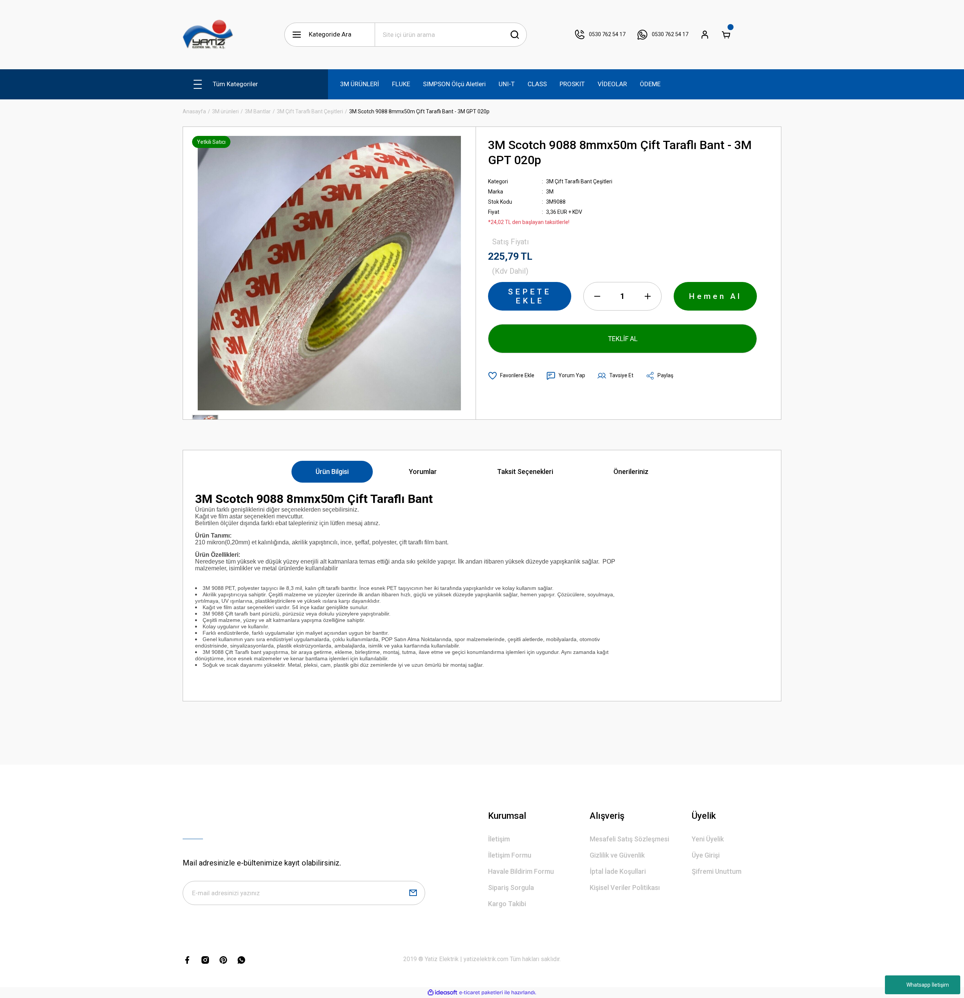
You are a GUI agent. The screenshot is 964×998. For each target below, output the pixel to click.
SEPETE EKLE (529, 296)
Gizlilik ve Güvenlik (617, 855)
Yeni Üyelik (708, 839)
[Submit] (413, 893)
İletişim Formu (509, 855)
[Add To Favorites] (511, 375)
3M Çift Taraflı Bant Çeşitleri (579, 181)
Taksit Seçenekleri (525, 471)
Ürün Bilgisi (332, 471)
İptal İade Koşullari (618, 871)
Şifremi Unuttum (716, 871)
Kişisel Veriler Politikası (625, 887)
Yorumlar (423, 471)
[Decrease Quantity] (597, 296)
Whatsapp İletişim (927, 985)
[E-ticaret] (481, 992)
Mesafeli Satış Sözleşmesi (629, 839)
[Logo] (208, 35)
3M (550, 192)
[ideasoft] (442, 992)
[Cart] (726, 34)
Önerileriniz (630, 471)
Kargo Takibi (507, 904)
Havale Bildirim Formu (521, 871)
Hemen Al (715, 296)
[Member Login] (704, 34)
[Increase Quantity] (647, 296)
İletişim (499, 839)
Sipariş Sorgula (511, 887)
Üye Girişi (706, 855)
